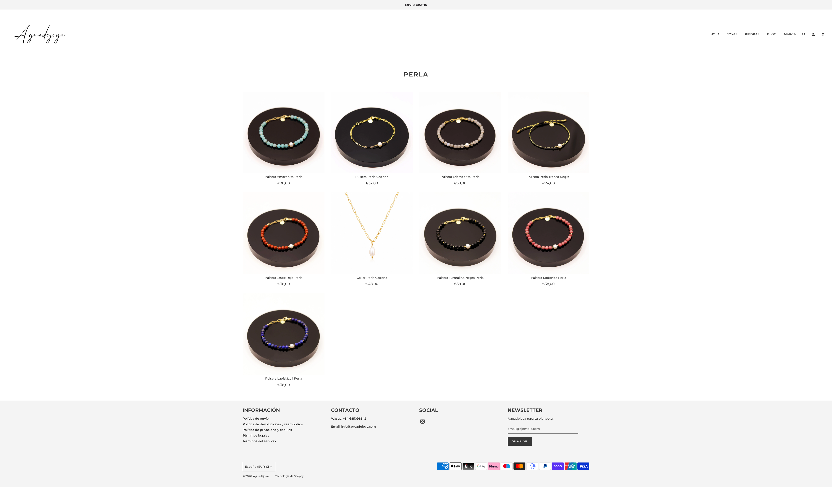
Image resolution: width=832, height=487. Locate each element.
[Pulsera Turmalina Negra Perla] (460, 233)
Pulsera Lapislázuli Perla (283, 378)
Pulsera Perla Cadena (371, 177)
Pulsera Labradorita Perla (460, 177)
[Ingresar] (813, 34)
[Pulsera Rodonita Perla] (549, 233)
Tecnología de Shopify (289, 476)
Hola (715, 34)
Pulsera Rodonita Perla (548, 278)
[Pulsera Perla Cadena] (372, 133)
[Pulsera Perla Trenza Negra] (549, 133)
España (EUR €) (257, 467)
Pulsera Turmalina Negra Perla (460, 278)
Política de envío (256, 418)
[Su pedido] (823, 34)
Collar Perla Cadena (372, 278)
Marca (790, 34)
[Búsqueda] (804, 34)
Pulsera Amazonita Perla (283, 177)
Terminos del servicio (259, 441)
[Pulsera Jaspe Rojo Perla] (284, 233)
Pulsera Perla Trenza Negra (548, 177)
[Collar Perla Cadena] (372, 233)
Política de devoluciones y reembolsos (273, 424)
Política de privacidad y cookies (267, 430)
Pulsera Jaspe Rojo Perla (283, 278)
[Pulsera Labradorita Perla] (460, 133)
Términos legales (256, 435)
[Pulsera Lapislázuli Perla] (284, 334)
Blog (772, 34)
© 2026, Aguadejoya (256, 476)
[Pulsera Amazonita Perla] (284, 133)
